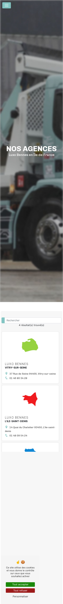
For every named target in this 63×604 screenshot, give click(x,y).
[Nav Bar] (6, 5)
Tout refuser (20, 590)
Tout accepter (20, 584)
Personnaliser (20, 596)
